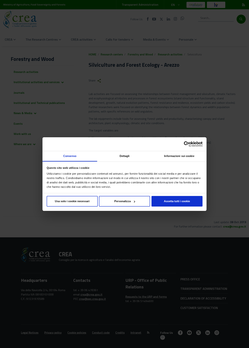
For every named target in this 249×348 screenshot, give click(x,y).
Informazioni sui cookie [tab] (179, 156)
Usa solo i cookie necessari (72, 201)
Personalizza (122, 201)
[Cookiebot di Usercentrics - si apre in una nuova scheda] (187, 144)
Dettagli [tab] (125, 156)
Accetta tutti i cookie (177, 201)
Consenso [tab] (69, 156)
